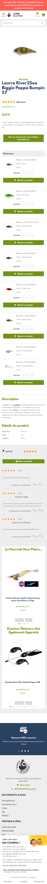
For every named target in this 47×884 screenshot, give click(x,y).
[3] (8, 102)
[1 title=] (25, 451)
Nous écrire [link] (25, 785)
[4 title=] (32, 451)
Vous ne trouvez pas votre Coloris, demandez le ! (23, 138)
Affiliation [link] (5, 815)
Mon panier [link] (43, 15)
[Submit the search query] (42, 23)
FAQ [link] (3, 812)
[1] (3, 102)
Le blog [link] (4, 808)
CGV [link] (3, 834)
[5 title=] (35, 451)
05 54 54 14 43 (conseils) (25, 789)
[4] (11, 102)
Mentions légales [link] (8, 831)
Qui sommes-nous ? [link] (9, 804)
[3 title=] (30, 451)
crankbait (16, 405)
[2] (6, 102)
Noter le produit (23, 461)
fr (36, 16)
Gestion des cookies (9, 827)
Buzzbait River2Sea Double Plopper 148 (22, 666)
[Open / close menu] (4, 15)
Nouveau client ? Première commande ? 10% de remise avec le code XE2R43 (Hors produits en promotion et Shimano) (23, 5)
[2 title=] (27, 451)
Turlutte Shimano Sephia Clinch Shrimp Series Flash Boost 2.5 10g (22, 584)
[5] (14, 102)
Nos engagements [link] (8, 801)
